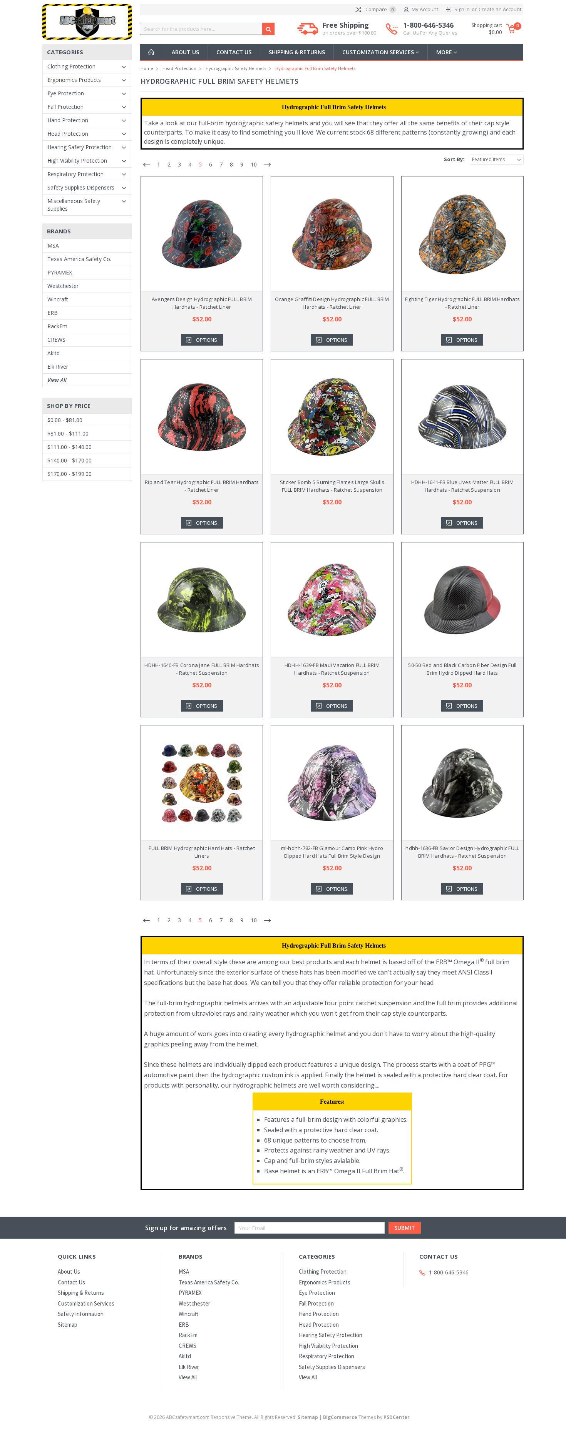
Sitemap (67, 1324)
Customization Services (378, 52)
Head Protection (67, 133)
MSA (53, 245)
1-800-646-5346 (430, 28)
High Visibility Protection (77, 160)
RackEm (57, 326)
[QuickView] (195, 234)
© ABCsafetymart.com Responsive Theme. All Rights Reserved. (233, 1417)
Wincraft (57, 299)
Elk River (57, 366)
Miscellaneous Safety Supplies (73, 204)
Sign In (462, 9)
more (445, 52)
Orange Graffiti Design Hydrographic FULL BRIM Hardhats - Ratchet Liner (332, 303)
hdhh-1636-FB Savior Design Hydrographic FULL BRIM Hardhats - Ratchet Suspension (462, 852)
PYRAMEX (59, 272)
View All (57, 380)
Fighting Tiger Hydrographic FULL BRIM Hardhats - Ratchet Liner (462, 303)
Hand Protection (67, 120)
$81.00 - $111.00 (68, 433)
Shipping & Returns (297, 52)
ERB (52, 312)
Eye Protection (65, 93)
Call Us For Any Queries (430, 32)
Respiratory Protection (75, 174)
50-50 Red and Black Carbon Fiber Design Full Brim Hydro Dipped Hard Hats (462, 669)
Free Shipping (349, 28)
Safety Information (81, 1313)
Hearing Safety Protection (79, 147)
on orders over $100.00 (349, 32)
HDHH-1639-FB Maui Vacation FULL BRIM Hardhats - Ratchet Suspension (332, 669)
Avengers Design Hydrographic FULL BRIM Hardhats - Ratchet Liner (202, 303)
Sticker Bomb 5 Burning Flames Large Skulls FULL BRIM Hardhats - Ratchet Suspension (332, 486)
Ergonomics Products (74, 79)
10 (254, 164)
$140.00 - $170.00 (69, 460)
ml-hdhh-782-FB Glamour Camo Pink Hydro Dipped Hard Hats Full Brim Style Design (332, 852)
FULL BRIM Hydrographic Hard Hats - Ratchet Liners (202, 852)
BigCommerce (340, 1417)
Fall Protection (65, 106)
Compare (379, 9)
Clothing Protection (71, 66)
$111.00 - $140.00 (69, 447)
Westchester (63, 285)
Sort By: (454, 159)
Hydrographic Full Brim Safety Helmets (315, 68)
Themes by (366, 1417)
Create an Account (500, 9)
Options (206, 339)
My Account (425, 9)
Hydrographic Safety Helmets (236, 68)
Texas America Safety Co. (79, 259)
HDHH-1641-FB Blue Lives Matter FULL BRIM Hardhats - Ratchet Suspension (462, 486)
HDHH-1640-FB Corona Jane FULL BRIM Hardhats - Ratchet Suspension (201, 669)
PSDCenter (396, 1417)
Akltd (53, 353)
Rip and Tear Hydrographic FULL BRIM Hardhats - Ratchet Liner (202, 486)
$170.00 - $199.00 (69, 473)
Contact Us (233, 52)
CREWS (56, 339)
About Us (185, 52)
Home (147, 68)
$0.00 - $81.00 (64, 420)
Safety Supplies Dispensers (80, 187)
